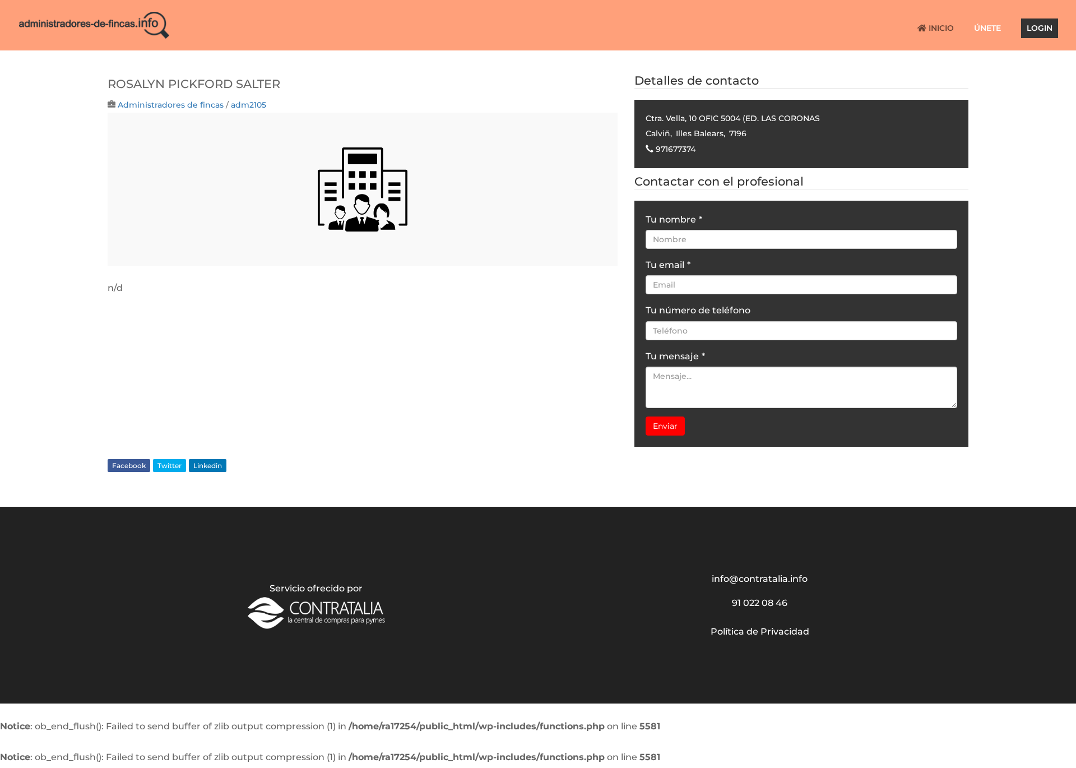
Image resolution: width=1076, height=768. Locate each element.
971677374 (675, 149)
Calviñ (658, 133)
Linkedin (207, 465)
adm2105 (248, 104)
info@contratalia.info (760, 578)
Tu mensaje (675, 356)
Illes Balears (699, 133)
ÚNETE (987, 28)
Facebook (129, 465)
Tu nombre (674, 219)
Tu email (668, 265)
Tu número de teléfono (698, 310)
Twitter (169, 465)
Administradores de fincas (171, 104)
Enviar (665, 426)
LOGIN (1039, 28)
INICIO (940, 28)
